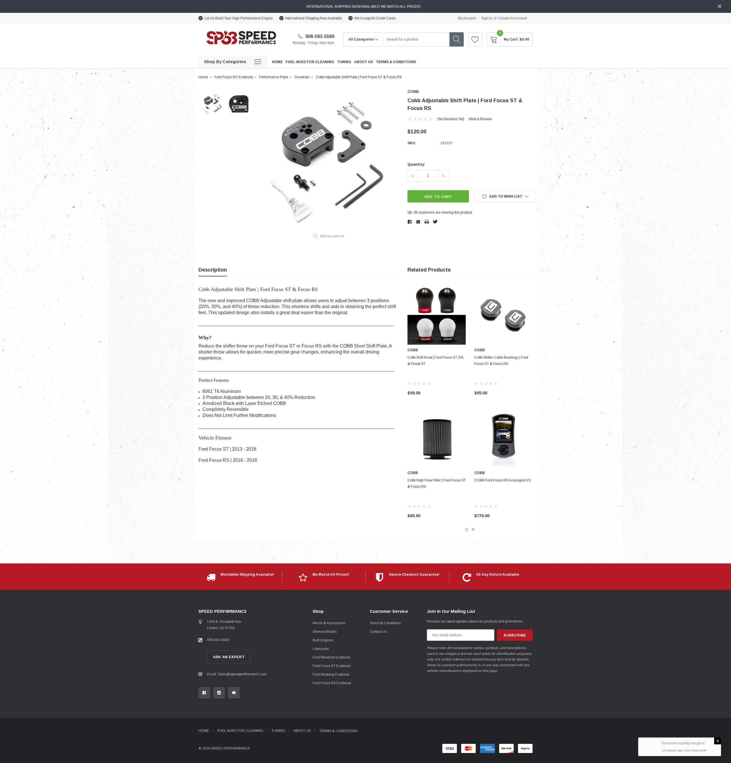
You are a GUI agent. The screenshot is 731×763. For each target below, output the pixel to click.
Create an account (512, 18)
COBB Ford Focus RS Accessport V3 (502, 480)
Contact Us (378, 632)
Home (203, 77)
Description (212, 270)
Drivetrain (302, 77)
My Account (467, 18)
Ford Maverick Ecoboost (331, 657)
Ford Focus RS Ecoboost (233, 77)
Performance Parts (273, 77)
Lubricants (321, 649)
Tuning (278, 731)
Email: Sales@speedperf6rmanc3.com (237, 674)
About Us (302, 731)
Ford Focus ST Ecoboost (331, 666)
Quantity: (416, 164)
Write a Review (480, 119)
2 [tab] (473, 529)
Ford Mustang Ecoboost (331, 674)
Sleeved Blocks (325, 632)
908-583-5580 (319, 36)
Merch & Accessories (329, 623)
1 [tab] (466, 529)
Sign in (486, 18)
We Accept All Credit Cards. (375, 18)
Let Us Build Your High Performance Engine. (239, 18)
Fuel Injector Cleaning (240, 731)
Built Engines (323, 640)
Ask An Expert (229, 657)
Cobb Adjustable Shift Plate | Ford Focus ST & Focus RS (359, 77)
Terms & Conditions (385, 623)
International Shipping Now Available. (314, 18)
